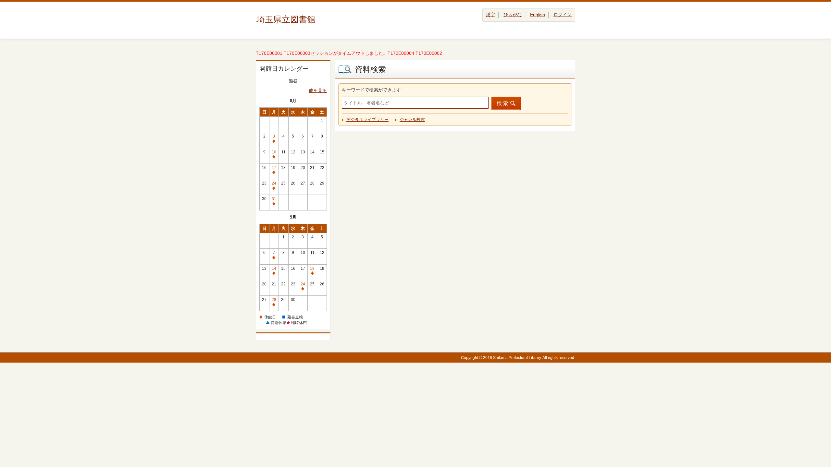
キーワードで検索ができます (371, 89)
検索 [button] (503, 103)
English (537, 14)
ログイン (562, 14)
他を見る (318, 90)
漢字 (490, 14)
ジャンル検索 (412, 119)
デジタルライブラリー (367, 119)
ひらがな (512, 14)
